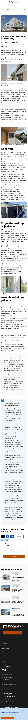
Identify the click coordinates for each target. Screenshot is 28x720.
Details (16, 718)
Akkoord (7, 718)
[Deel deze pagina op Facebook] (7, 536)
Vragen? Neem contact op (11, 632)
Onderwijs (4, 651)
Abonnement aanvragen (8, 663)
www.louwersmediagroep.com (11, 707)
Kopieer (19, 536)
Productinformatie (6, 646)
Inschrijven (14, 556)
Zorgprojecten (5, 648)
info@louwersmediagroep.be (11, 701)
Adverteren (5, 661)
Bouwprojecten (5, 42)
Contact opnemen (6, 666)
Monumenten (5, 653)
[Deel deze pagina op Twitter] (3, 536)
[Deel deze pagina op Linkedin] (12, 536)
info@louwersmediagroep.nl (11, 684)
